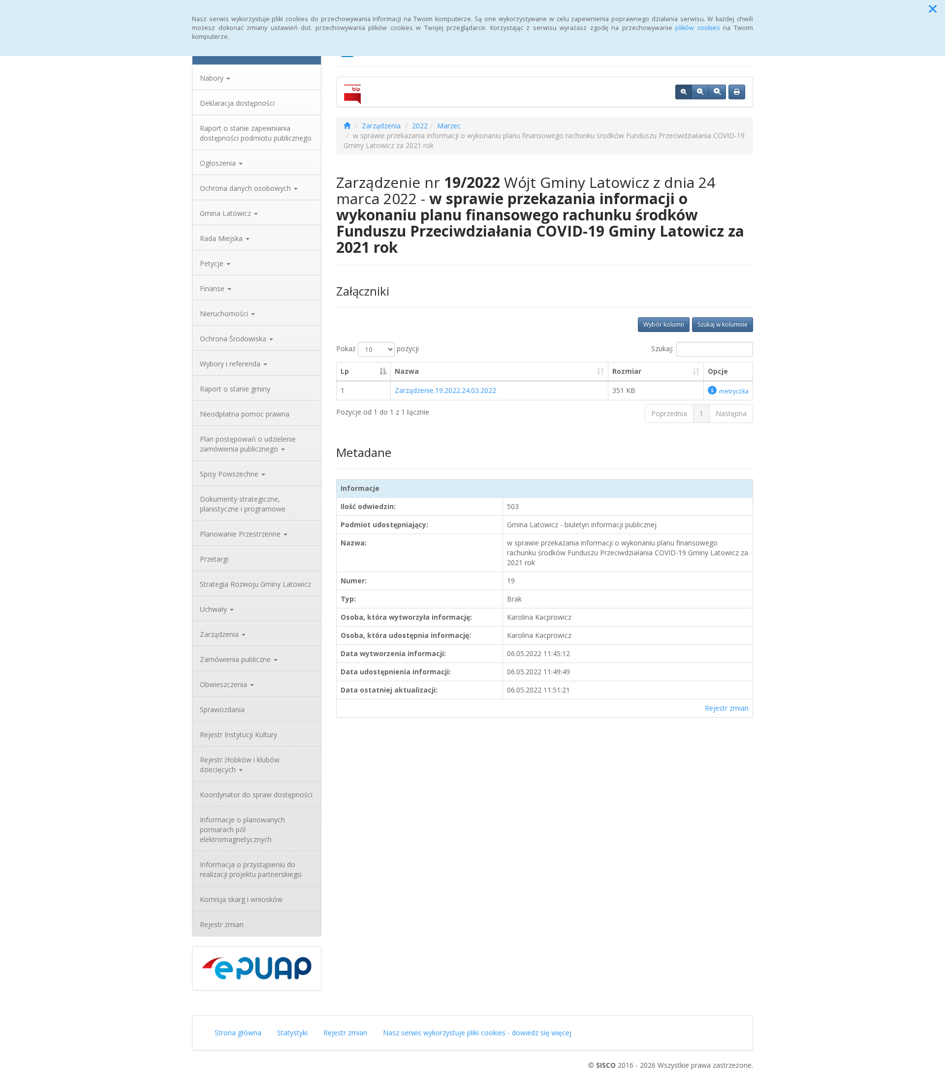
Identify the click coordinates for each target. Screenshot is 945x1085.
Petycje (212, 263)
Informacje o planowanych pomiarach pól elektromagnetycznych (242, 829)
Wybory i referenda (231, 363)
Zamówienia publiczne (236, 659)
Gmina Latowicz (226, 213)
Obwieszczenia (224, 684)
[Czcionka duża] (717, 92)
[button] (933, 8)
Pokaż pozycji (377, 348)
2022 (420, 125)
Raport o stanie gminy (235, 388)
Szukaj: (662, 348)
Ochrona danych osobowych (246, 188)
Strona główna (238, 1032)
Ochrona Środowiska (234, 338)
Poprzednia (669, 413)
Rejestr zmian (222, 924)
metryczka (734, 391)
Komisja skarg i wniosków (241, 899)
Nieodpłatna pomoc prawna (244, 414)
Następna (731, 413)
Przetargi (214, 559)
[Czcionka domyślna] (683, 92)
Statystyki (292, 1032)
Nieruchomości (225, 313)
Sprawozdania (222, 709)
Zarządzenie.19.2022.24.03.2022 (445, 390)
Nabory (212, 78)
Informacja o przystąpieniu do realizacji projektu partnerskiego (251, 869)
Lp (345, 371)
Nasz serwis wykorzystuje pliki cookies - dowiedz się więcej (477, 1032)
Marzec (449, 125)
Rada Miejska (222, 238)
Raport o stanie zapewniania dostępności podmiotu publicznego (256, 133)
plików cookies (697, 28)
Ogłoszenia (219, 163)
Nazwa (407, 371)
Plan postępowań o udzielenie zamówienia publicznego (248, 443)
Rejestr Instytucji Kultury (238, 734)
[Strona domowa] (347, 125)
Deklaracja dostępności (237, 103)
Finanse (213, 288)
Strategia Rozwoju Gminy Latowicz (255, 584)
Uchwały (214, 609)
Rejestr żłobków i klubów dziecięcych (240, 764)
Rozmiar (626, 371)
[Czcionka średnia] (700, 92)
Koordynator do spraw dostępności (256, 794)
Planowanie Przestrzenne (241, 534)
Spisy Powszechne (230, 474)
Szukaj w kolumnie (722, 324)
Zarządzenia (220, 634)
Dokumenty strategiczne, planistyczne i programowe (242, 503)
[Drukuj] (736, 92)
